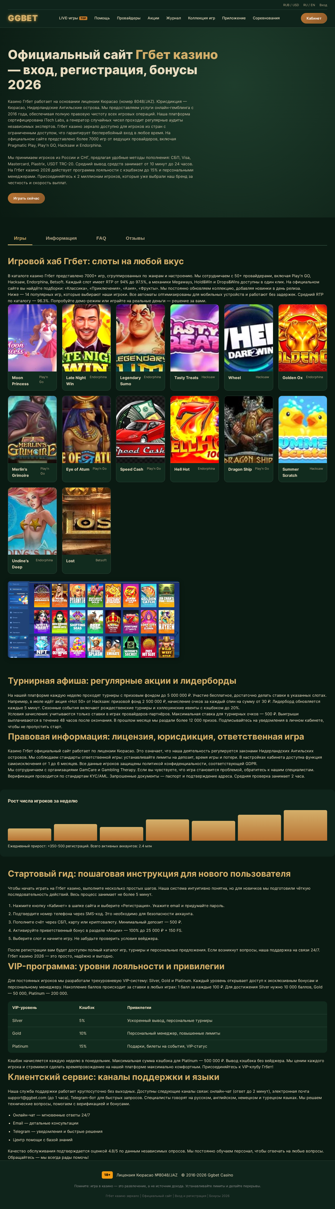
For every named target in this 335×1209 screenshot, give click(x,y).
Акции (153, 18)
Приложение (234, 18)
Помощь (102, 18)
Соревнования (266, 18)
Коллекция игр (201, 18)
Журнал (173, 18)
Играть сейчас (26, 198)
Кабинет (314, 18)
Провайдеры (129, 18)
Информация (61, 238)
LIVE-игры (72, 18)
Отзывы (135, 238)
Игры (20, 238)
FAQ (101, 238)
